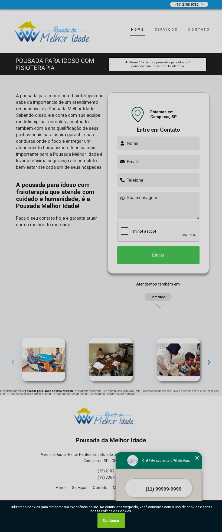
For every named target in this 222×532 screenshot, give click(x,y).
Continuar (111, 520)
